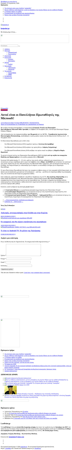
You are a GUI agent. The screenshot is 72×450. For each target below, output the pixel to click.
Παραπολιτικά (12, 52)
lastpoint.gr (5, 28)
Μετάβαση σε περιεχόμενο (9, 1)
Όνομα (3, 259)
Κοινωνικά (7, 57)
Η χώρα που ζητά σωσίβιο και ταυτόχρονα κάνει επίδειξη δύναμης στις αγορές (32, 413)
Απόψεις (7, 49)
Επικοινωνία (8, 78)
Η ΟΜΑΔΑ (8, 76)
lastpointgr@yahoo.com (16, 437)
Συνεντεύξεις (12, 54)
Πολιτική (7, 51)
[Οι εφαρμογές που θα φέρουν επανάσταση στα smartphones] (16, 218)
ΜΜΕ (10, 74)
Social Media (12, 73)
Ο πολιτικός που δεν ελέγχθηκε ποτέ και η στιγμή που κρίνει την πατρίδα (35, 418)
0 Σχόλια (17, 123)
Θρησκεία (11, 69)
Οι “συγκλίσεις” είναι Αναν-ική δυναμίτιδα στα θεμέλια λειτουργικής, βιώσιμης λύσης (30, 369)
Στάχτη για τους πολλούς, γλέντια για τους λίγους (19, 362)
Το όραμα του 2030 (10, 364)
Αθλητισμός (12, 67)
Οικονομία (7, 56)
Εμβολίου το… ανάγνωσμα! (13, 201)
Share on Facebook (6, 124)
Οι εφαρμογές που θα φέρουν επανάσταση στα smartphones (23, 222)
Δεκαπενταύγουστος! (10, 371)
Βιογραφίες (11, 61)
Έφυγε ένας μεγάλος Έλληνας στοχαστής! (17, 15)
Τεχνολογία (7, 71)
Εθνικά (6, 62)
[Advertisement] (36, 93)
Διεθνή (10, 64)
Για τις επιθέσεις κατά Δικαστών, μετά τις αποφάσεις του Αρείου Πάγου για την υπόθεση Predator (33, 10)
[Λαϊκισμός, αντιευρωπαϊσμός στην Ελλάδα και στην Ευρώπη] (3, 209)
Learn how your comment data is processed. (37, 272)
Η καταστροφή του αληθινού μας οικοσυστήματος (19, 13)
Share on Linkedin (27, 124)
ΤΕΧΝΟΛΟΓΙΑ (34, 123)
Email (3, 262)
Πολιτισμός (7, 66)
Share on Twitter (17, 124)
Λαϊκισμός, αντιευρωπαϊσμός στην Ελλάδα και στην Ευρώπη (24, 213)
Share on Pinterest (38, 124)
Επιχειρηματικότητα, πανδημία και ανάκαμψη (18, 200)
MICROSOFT (24, 123)
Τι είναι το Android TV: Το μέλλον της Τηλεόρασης (20, 231)
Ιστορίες (10, 59)
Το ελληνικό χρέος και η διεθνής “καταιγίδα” (17, 8)
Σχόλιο (3, 255)
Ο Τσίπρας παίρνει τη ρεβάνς (13, 11)
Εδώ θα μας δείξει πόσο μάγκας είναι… (34, 416)
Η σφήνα (25, 411)
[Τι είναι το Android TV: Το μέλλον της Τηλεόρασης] (20, 227)
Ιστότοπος (4, 265)
